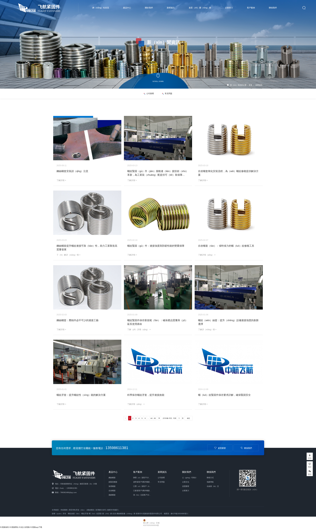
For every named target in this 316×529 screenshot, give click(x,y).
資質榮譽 (222, 448)
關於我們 (149, 8)
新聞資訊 (171, 8)
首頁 (250, 85)
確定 (188, 418)
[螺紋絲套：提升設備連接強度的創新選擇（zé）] (229, 287)
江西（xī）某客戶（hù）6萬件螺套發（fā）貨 (150, 486)
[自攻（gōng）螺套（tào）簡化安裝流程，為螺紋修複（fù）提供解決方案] (229, 138)
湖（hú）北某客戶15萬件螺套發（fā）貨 (149, 495)
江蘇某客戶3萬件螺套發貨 (143, 491)
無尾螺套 (112, 486)
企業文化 (185, 482)
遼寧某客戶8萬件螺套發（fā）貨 (145, 482)
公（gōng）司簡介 (189, 478)
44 (151, 418)
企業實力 (229, 8)
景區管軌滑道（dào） (77, 510)
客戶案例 (251, 8)
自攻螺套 (112, 491)
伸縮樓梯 (63, 510)
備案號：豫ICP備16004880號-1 (176, 514)
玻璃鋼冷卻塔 (101, 510)
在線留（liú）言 (213, 486)
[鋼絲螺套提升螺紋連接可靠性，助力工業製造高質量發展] (87, 213)
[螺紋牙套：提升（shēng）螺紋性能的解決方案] (87, 362)
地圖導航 (210, 482)
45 (155, 418)
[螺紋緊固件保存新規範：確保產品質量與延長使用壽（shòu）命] (158, 287)
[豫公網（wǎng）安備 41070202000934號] (158, 520)
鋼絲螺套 (112, 478)
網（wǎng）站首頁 (100, 8)
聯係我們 (273, 8)
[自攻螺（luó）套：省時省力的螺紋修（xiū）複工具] (229, 213)
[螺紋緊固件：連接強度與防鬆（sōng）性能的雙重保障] (158, 213)
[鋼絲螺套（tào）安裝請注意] (87, 138)
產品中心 (127, 8)
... (148, 418)
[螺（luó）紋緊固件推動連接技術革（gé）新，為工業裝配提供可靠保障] (158, 138)
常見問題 (168, 93)
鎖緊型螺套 (113, 482)
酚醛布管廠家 (112, 510)
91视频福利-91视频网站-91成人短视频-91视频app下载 (21, 527)
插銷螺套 (112, 495)
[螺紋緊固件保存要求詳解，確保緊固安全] (229, 362)
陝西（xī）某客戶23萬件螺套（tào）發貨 (149, 478)
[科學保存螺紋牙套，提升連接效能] (158, 362)
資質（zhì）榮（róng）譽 (200, 8)
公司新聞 (150, 93)
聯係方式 (210, 478)
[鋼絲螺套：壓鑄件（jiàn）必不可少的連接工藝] (87, 287)
